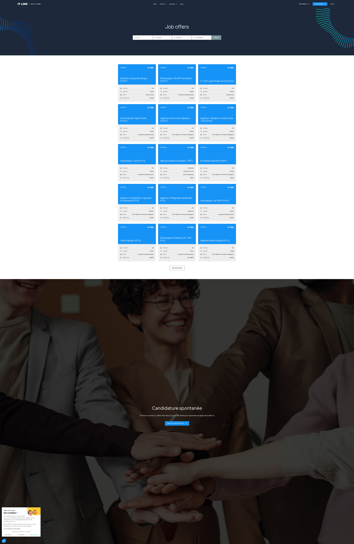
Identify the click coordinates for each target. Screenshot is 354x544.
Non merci (8, 534)
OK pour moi (34, 534)
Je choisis (21, 534)
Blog (181, 4)
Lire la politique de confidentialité (12, 528)
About (155, 4)
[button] (4, 541)
